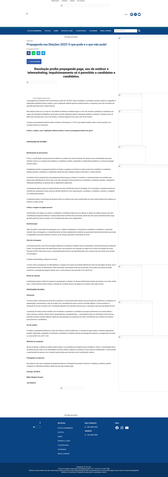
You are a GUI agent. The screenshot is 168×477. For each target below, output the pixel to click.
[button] (29, 53)
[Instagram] (135, 14)
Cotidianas (93, 31)
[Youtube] (139, 14)
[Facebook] (131, 14)
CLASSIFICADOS (81, 31)
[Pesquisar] (139, 30)
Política (48, 31)
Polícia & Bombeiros (34, 31)
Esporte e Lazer (67, 31)
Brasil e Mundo (105, 31)
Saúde (56, 31)
